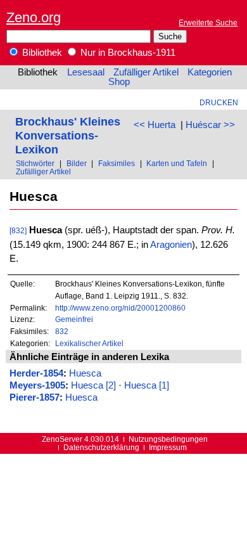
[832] (18, 230)
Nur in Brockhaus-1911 (126, 53)
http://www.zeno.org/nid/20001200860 (120, 308)
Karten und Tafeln (176, 163)
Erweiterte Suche (208, 22)
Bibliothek (41, 53)
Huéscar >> (210, 125)
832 (61, 331)
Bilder (76, 163)
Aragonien (171, 245)
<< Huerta (154, 125)
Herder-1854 (36, 373)
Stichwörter (35, 163)
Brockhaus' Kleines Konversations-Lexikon (67, 135)
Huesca (85, 373)
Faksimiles (116, 163)
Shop (119, 82)
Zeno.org (33, 17)
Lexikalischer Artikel (89, 343)
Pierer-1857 (35, 397)
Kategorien (209, 72)
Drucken (219, 102)
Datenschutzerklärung (101, 447)
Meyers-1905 (37, 385)
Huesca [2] (93, 385)
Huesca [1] (146, 385)
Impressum (168, 447)
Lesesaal (85, 72)
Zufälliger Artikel (146, 72)
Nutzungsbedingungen (168, 439)
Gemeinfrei (74, 319)
